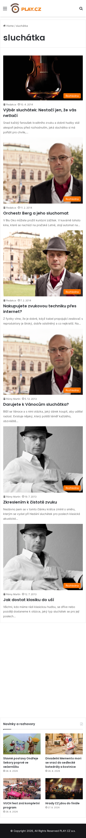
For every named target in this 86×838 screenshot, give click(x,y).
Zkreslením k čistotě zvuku (30, 502)
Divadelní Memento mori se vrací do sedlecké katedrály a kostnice (63, 762)
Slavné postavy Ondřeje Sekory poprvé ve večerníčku (20, 762)
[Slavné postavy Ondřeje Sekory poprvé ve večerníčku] (22, 744)
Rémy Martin (13, 398)
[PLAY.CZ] (26, 8)
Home (10, 25)
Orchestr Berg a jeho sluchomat (36, 213)
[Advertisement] (43, 669)
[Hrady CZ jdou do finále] (64, 788)
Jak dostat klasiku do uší (28, 600)
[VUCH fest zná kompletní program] (22, 788)
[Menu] (5, 9)
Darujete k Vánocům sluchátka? (36, 404)
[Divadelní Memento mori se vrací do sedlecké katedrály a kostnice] (64, 744)
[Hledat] (81, 9)
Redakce (11, 104)
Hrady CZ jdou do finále (62, 803)
